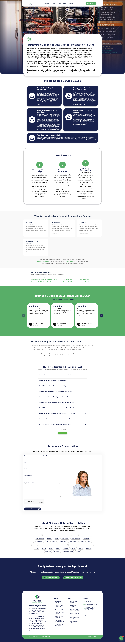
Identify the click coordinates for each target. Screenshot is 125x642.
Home (53, 3)
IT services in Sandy (83, 277)
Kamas (73, 548)
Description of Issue (29, 482)
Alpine (53, 541)
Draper (59, 534)
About (64, 3)
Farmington (89, 544)
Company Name (28, 475)
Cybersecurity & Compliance (59, 606)
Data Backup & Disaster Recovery (59, 621)
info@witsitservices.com (91, 604)
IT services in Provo (52, 277)
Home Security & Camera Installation (74, 610)
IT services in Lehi (67, 279)
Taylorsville (86, 538)
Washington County (68, 551)
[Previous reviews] (23, 315)
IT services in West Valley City (38, 279)
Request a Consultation (32, 509)
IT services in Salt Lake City (38, 277)
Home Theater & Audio (74, 622)
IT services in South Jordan (38, 281)
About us (87, 612)
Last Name (46, 455)
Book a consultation (51, 577)
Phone (25, 462)
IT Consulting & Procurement (59, 625)
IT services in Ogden (52, 279)
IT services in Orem (67, 277)
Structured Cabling (59, 609)
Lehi (47, 541)
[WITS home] (30, 3)
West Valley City (38, 541)
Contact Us (62, 433)
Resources (70, 3)
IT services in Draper (84, 279)
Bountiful (72, 544)
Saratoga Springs (62, 544)
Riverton (49, 538)
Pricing (59, 3)
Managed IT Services (58, 602)
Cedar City (48, 551)
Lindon (82, 541)
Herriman (67, 534)
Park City (88, 548)
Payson (34, 544)
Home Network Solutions (73, 602)
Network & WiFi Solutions (59, 617)
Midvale (83, 534)
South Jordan (65, 538)
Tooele (78, 551)
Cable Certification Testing (59, 613)
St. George (56, 551)
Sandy (56, 538)
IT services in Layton (52, 281)
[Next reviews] (101, 315)
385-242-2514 (89, 601)
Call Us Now (74, 577)
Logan (50, 548)
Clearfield (80, 544)
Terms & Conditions (92, 636)
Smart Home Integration (73, 606)
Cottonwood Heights (49, 534)
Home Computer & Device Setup (74, 618)
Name (25, 455)
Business (46, 3)
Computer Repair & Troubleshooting (74, 614)
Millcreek (75, 534)
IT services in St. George (69, 281)
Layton (44, 548)
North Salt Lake (40, 538)
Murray (90, 534)
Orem (89, 541)
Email (25, 469)
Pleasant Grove (43, 544)
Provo (52, 544)
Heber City (65, 548)
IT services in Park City (84, 281)
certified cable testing (70, 261)
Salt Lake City (36, 534)
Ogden (57, 548)
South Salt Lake (76, 538)
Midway (81, 548)
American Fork (62, 541)
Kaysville (36, 548)
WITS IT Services (36, 636)
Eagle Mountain (73, 541)
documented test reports (43, 261)
